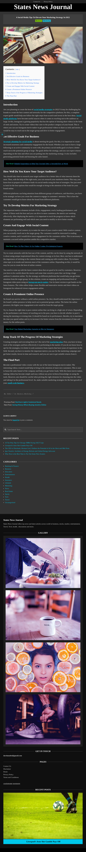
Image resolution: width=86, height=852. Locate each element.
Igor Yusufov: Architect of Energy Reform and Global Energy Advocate (30, 451)
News (7, 488)
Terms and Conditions (11, 777)
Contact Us (7, 766)
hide (17, 69)
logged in (16, 420)
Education (8, 472)
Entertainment (10, 474)
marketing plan (56, 342)
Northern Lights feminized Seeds (28, 402)
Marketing (46, 21)
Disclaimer (7, 769)
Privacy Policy (8, 774)
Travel (7, 500)
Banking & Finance (12, 466)
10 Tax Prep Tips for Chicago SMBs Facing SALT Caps (24, 443)
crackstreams (7, 783)
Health (7, 477)
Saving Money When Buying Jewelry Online (29, 405)
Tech (6, 497)
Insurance (8, 480)
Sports (7, 494)
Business (39, 21)
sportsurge (16, 783)
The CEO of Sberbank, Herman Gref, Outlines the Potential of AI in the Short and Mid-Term (37, 448)
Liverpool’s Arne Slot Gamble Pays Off (18, 445)
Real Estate (9, 491)
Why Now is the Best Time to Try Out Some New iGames (25, 454)
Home (5, 772)
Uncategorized (10, 502)
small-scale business (16, 383)
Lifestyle (8, 483)
